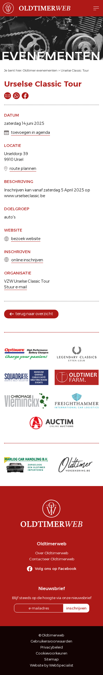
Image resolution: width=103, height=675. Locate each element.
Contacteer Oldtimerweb (51, 559)
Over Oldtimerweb (51, 553)
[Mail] (7, 95)
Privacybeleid (51, 647)
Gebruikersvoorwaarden (51, 641)
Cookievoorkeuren (51, 653)
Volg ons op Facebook (55, 568)
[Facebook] (25, 95)
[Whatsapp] (16, 95)
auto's (9, 217)
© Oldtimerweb (51, 635)
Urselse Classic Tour (75, 70)
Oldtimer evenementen (40, 70)
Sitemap (51, 659)
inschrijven (76, 608)
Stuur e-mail (15, 287)
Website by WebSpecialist (51, 665)
